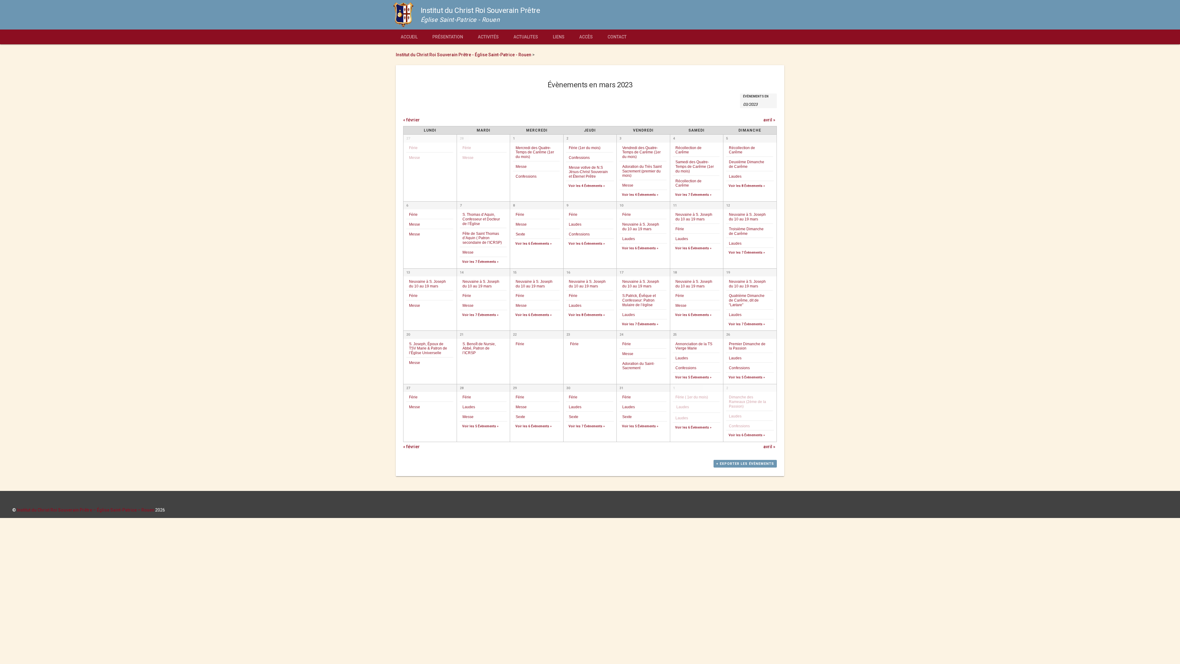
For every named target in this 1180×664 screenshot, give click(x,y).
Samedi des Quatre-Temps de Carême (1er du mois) (694, 166)
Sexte (520, 234)
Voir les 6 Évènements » (533, 244)
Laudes (735, 176)
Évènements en (756, 96)
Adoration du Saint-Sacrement (638, 366)
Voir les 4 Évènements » (586, 186)
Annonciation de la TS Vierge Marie (693, 346)
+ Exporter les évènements (745, 464)
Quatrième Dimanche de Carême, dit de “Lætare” (747, 300)
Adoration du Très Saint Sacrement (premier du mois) (642, 170)
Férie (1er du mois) (584, 148)
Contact (617, 36)
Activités (488, 36)
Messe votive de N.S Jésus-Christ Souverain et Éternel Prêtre (588, 171)
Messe (414, 158)
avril (769, 119)
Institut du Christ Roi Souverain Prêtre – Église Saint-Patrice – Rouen (85, 510)
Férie (413, 148)
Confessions (526, 176)
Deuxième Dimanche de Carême (746, 164)
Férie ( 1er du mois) (691, 397)
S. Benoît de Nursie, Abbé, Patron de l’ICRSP (479, 348)
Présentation (447, 36)
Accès (586, 36)
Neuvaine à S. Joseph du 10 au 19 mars (640, 226)
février (411, 119)
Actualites (525, 36)
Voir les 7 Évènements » (693, 195)
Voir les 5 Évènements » (693, 377)
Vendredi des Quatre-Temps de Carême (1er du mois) (641, 152)
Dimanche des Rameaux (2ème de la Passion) (747, 401)
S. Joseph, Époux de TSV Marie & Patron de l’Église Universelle (428, 348)
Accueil (409, 36)
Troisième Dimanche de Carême (746, 231)
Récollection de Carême (688, 150)
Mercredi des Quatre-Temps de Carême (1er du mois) (535, 152)
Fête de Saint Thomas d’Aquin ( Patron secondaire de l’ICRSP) (482, 237)
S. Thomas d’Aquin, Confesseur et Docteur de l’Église (481, 218)
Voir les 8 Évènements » (747, 186)
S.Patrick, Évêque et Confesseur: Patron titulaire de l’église (639, 300)
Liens (558, 36)
